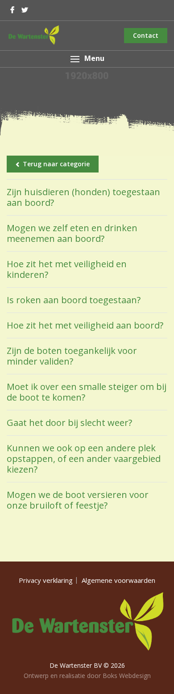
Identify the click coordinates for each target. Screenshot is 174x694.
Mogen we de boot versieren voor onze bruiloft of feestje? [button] (78, 500)
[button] (87, 59)
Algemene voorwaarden (118, 580)
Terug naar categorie (56, 164)
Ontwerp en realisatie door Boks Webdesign (87, 675)
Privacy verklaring (46, 580)
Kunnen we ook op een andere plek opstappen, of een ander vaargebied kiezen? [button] (84, 458)
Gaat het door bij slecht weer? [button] (69, 423)
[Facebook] (12, 10)
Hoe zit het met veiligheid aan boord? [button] (85, 325)
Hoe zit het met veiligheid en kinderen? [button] (67, 269)
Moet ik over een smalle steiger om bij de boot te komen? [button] (86, 392)
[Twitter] (24, 10)
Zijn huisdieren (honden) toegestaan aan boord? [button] (83, 197)
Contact (145, 35)
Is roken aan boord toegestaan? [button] (74, 300)
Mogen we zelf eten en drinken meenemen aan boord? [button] (72, 233)
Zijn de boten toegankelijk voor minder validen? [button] (72, 356)
